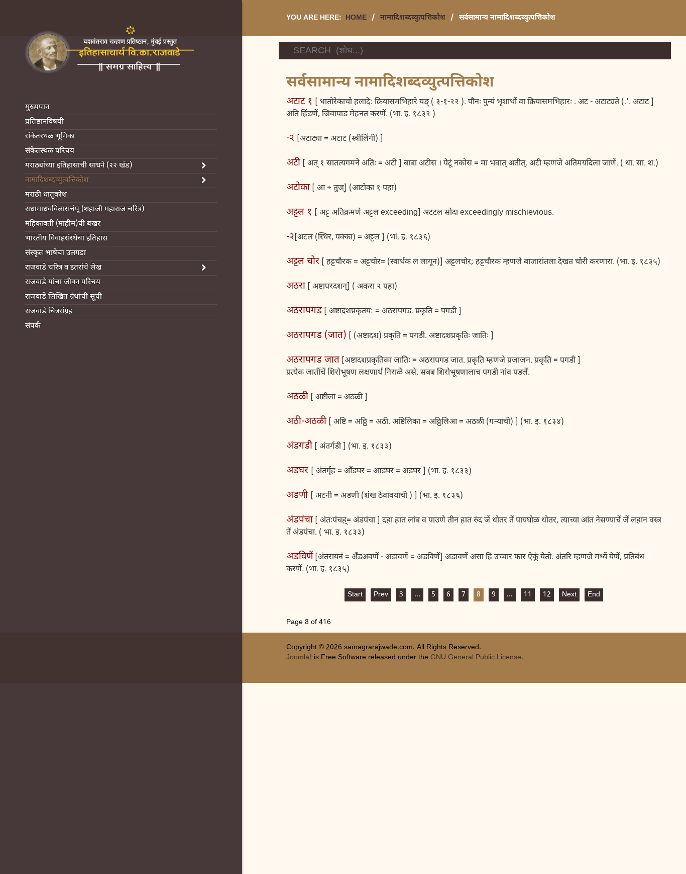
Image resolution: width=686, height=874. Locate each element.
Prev (381, 594)
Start (355, 594)
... (417, 594)
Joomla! (299, 657)
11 (528, 594)
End (594, 594)
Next (569, 594)
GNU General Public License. (476, 657)
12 (547, 594)
